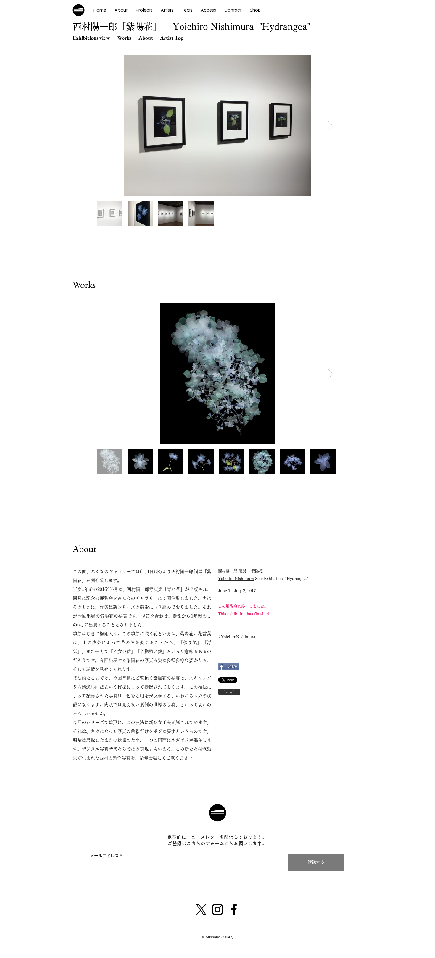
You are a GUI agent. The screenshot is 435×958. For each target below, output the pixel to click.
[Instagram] (217, 909)
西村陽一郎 (227, 571)
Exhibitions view (91, 37)
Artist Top (171, 37)
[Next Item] (330, 125)
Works (124, 37)
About (145, 37)
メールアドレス (104, 856)
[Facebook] (233, 909)
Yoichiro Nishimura (236, 579)
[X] (201, 909)
